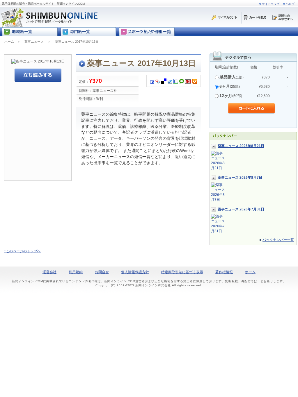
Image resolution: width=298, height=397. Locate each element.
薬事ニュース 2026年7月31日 (241, 209)
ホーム (9, 41)
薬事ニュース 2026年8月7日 (240, 178)
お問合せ (102, 272)
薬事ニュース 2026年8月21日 (241, 146)
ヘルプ (290, 4)
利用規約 (76, 272)
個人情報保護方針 (135, 272)
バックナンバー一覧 (278, 240)
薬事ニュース (34, 41)
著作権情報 (224, 272)
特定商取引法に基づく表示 (182, 272)
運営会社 (49, 272)
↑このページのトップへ (22, 251)
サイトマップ (270, 4)
